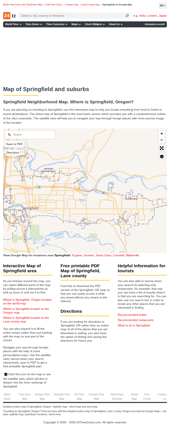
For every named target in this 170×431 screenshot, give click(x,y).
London (152, 15)
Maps (75, 24)
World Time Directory (117, 396)
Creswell (118, 255)
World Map (134, 396)
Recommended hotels (132, 314)
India (142, 15)
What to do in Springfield (134, 325)
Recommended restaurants (136, 320)
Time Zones (32, 24)
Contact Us (162, 396)
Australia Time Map (62, 396)
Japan (163, 15)
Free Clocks (147, 396)
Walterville (132, 255)
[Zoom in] (162, 134)
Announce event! (155, 24)
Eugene (77, 255)
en (161, 5)
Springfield (62, 255)
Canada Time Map (96, 396)
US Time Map (79, 396)
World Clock (7, 396)
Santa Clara (103, 255)
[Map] (85, 190)
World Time (11, 24)
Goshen (89, 255)
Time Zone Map (25, 396)
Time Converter (55, 24)
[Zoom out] (162, 140)
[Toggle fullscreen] (162, 148)
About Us (114, 24)
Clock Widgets (93, 24)
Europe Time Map (42, 396)
